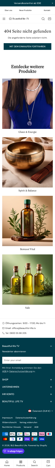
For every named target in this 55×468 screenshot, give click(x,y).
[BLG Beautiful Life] (19, 18)
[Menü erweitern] (4, 19)
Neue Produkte (25, 10)
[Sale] (27, 279)
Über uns (8, 10)
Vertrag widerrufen (28, 422)
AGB (4, 371)
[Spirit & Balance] (27, 162)
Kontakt (47, 10)
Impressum (7, 417)
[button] (49, 19)
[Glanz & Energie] (27, 104)
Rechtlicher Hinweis (11, 427)
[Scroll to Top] (50, 452)
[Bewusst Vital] (27, 221)
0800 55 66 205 (18, 333)
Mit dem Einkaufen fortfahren (27, 46)
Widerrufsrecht (9, 422)
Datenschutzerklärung (20, 371)
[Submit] (49, 360)
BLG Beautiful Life (19, 445)
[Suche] (43, 19)
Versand (27, 427)
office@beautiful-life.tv (24, 328)
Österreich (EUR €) (41, 411)
